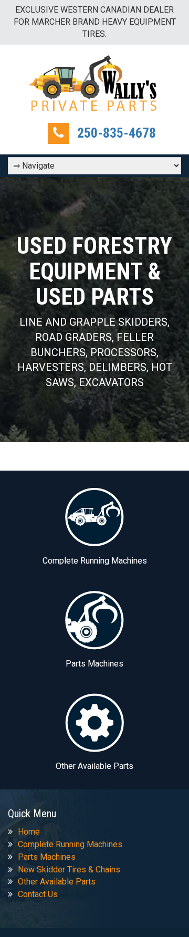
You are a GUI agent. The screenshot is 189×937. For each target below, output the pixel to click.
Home (29, 832)
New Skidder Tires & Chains (69, 869)
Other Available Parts (57, 882)
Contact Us (38, 894)
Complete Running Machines (70, 844)
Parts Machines (47, 857)
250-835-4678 (116, 133)
